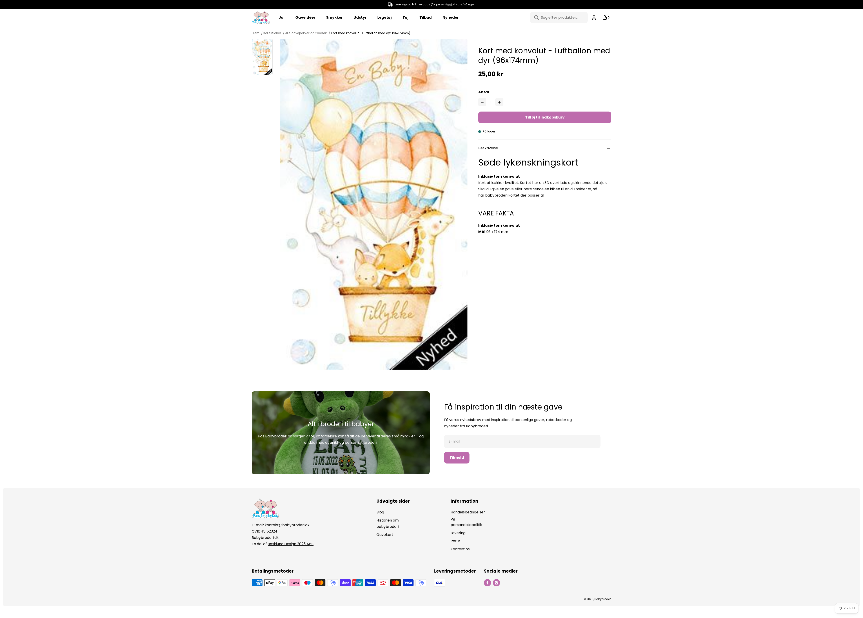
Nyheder (451, 17)
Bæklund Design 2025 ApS (291, 543)
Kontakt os (460, 549)
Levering (458, 532)
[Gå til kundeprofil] (593, 17)
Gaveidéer (305, 17)
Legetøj (384, 17)
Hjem (256, 33)
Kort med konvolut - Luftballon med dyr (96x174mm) (370, 33)
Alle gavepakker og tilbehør (306, 33)
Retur (455, 541)
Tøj (406, 17)
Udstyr (360, 17)
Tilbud (425, 17)
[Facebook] (487, 582)
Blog (380, 512)
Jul (282, 17)
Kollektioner (272, 33)
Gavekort (384, 534)
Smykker (334, 17)
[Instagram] (496, 582)
